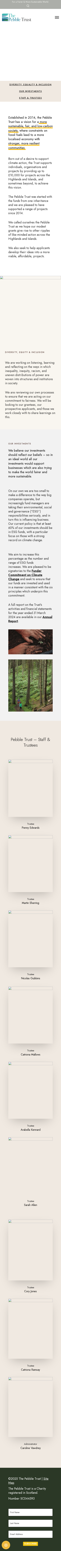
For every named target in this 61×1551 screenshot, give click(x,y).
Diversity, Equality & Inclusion (30, 84)
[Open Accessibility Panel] (6, 1545)
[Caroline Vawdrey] (30, 1250)
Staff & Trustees (30, 97)
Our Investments (30, 91)
